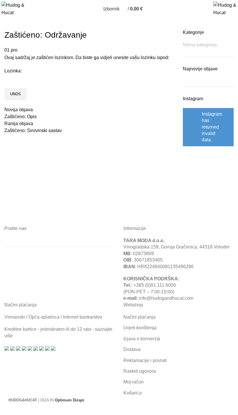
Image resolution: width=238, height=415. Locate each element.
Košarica (132, 392)
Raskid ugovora (139, 371)
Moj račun (133, 381)
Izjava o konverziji (141, 338)
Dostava (131, 349)
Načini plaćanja (139, 317)
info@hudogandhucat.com (166, 298)
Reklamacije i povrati (145, 360)
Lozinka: (13, 70)
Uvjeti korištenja (139, 327)
